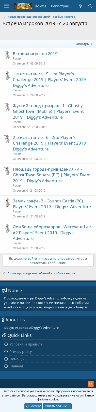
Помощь (17, 359)
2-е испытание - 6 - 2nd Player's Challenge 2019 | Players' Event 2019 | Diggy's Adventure (51, 143)
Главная (16, 366)
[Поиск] (90, 6)
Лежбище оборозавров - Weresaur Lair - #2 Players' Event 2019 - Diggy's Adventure (53, 232)
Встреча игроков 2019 (35, 53)
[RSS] (91, 384)
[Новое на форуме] (80, 6)
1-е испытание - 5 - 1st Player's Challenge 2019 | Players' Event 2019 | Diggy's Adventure (51, 79)
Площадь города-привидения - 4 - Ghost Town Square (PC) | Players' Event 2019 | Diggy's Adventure (52, 175)
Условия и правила (26, 344)
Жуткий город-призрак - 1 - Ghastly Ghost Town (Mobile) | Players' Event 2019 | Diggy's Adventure (48, 111)
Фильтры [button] (83, 44)
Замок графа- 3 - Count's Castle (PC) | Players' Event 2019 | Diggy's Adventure (52, 204)
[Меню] (7, 6)
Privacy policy (21, 351)
